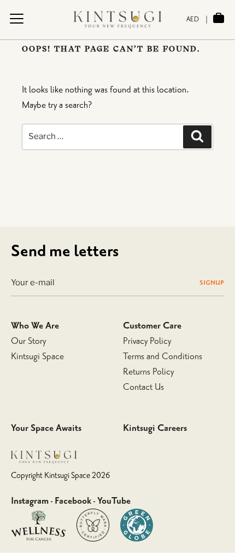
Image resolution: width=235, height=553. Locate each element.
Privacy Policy (147, 341)
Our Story (28, 341)
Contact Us (143, 387)
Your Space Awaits (46, 428)
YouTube (114, 501)
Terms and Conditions (162, 356)
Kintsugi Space (37, 356)
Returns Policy (148, 372)
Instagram (30, 501)
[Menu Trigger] (16, 18)
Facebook (73, 501)
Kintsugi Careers (155, 428)
